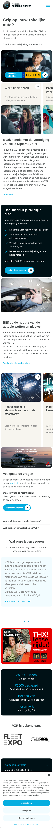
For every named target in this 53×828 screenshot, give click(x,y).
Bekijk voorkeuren (26, 818)
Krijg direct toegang (17, 270)
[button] (49, 775)
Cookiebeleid (18, 824)
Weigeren (26, 810)
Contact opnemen (14, 507)
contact (14, 483)
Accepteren (26, 803)
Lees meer (8, 194)
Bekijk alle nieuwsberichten (17, 363)
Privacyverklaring (31, 824)
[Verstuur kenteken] (45, 75)
